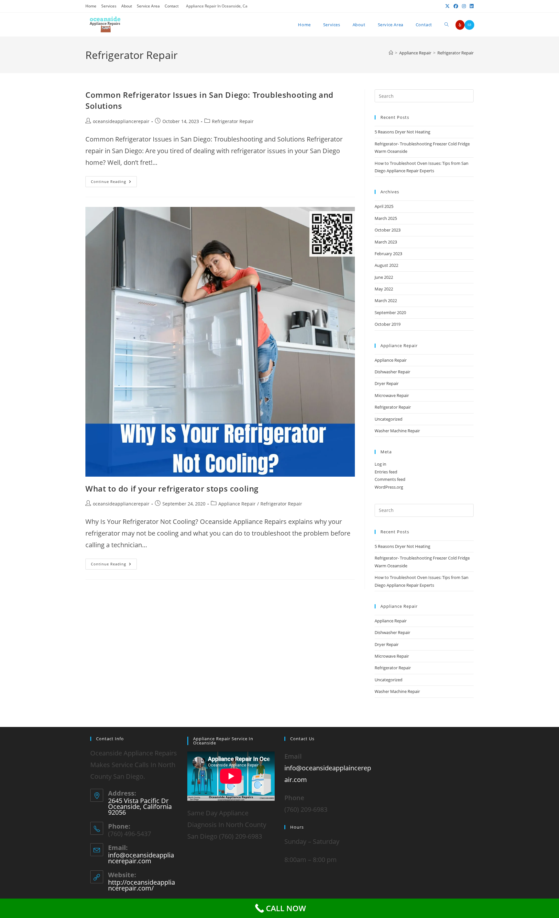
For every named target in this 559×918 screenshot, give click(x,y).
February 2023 (388, 253)
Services (108, 6)
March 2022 (386, 300)
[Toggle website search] (446, 25)
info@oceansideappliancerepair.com (141, 858)
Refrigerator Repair (455, 53)
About (126, 6)
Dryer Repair (387, 383)
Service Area (148, 6)
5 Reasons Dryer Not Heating (402, 132)
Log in (380, 464)
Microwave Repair (392, 395)
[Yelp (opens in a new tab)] (460, 25)
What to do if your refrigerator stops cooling (171, 488)
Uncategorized (388, 419)
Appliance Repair (237, 504)
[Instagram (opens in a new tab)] (464, 6)
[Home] (391, 53)
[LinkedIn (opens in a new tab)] (471, 6)
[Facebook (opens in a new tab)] (456, 6)
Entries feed (386, 472)
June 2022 (384, 277)
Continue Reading (114, 180)
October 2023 (387, 230)
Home (90, 6)
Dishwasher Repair (392, 372)
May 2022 (384, 289)
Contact (172, 6)
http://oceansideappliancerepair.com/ (141, 885)
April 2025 (384, 206)
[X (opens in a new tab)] (447, 6)
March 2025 (386, 218)
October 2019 (387, 324)
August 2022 (386, 265)
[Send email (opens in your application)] (469, 25)
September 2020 (390, 312)
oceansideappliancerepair (121, 121)
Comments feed (390, 479)
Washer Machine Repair (397, 431)
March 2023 (386, 242)
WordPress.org (389, 487)
